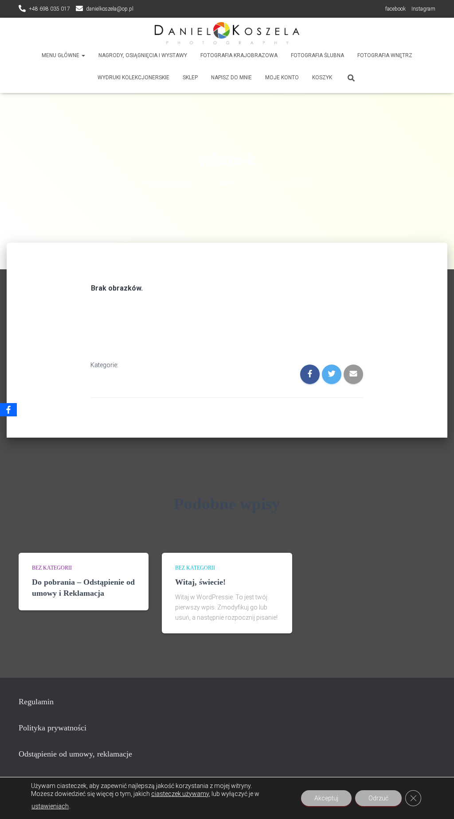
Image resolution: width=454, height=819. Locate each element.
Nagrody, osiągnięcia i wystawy (142, 55)
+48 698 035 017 (49, 9)
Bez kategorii (52, 568)
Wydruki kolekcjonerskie (133, 77)
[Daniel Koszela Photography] (226, 33)
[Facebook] (8, 409)
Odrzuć (378, 798)
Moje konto (282, 77)
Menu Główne (61, 55)
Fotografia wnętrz (384, 55)
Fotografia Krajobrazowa (239, 55)
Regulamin (36, 701)
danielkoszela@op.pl (109, 9)
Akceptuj (326, 798)
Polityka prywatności (52, 727)
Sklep (190, 77)
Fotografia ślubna (317, 55)
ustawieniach (50, 806)
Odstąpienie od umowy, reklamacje (75, 753)
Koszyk (322, 77)
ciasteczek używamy (180, 793)
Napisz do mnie (231, 77)
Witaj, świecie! (200, 582)
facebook (395, 9)
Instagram (423, 9)
